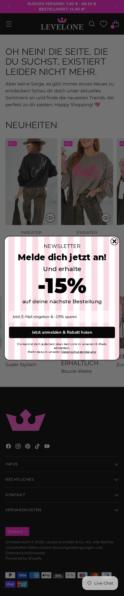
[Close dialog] (114, 241)
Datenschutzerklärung (78, 352)
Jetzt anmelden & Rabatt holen (62, 332)
